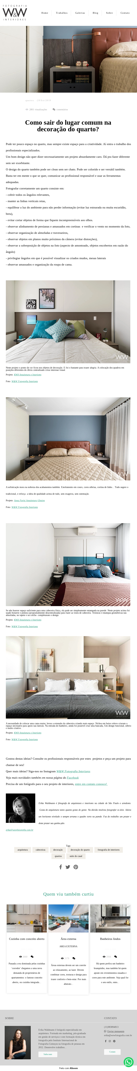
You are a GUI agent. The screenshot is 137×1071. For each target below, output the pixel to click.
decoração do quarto (80, 850)
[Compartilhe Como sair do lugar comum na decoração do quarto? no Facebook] (60, 867)
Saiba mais (48, 1054)
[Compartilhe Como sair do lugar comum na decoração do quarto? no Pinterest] (76, 867)
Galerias (80, 13)
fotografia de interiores (108, 850)
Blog (95, 13)
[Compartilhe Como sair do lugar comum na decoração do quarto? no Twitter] (67, 867)
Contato (125, 13)
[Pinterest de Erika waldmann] (114, 1041)
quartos (58, 856)
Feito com (68, 1068)
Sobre (109, 13)
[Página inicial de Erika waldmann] (18, 13)
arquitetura (23, 850)
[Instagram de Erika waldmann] (110, 1041)
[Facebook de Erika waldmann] (105, 1041)
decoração (58, 850)
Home (44, 13)
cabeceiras (40, 850)
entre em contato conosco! (91, 783)
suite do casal (76, 856)
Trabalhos (62, 13)
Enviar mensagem (115, 1031)
